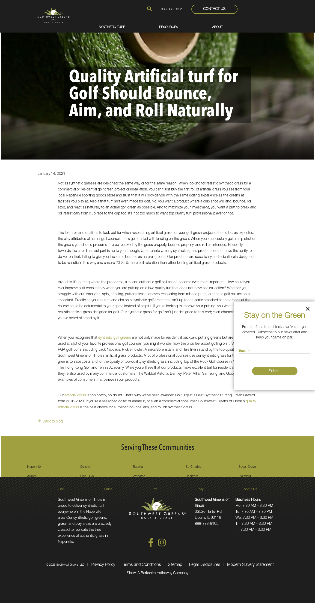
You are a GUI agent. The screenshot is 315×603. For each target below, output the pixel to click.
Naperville (34, 467)
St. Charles (193, 467)
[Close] (307, 310)
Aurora (31, 476)
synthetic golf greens (114, 338)
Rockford (192, 476)
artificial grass (75, 396)
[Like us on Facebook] (150, 546)
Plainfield (244, 476)
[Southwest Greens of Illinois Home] (54, 15)
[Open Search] (149, 8)
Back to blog (53, 422)
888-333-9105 (171, 9)
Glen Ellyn (87, 476)
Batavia (138, 467)
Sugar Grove (247, 467)
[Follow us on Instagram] (162, 546)
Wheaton (139, 476)
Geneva (85, 467)
